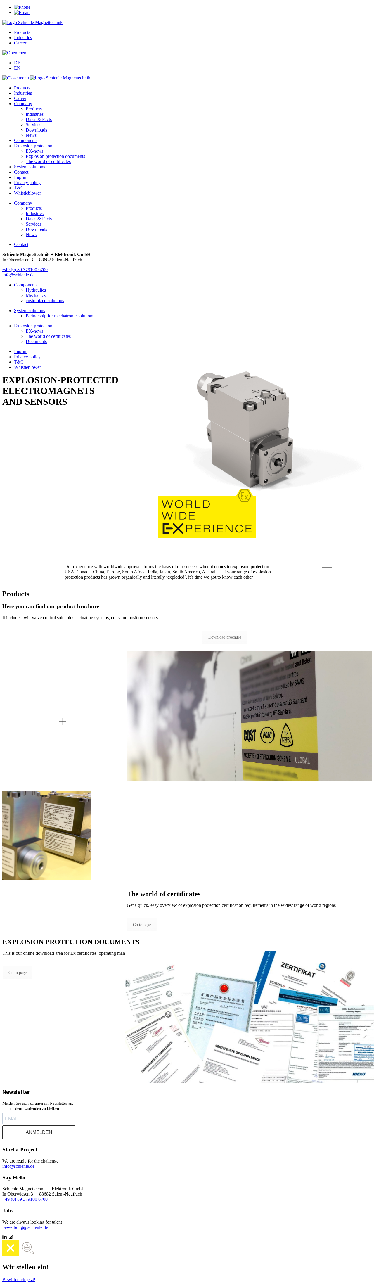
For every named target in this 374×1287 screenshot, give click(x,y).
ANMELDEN (39, 1132)
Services (33, 124)
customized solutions (45, 300)
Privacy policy (27, 182)
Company (23, 103)
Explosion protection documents (55, 156)
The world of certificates (48, 161)
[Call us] (22, 7)
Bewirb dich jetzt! (18, 1279)
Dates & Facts (39, 119)
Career (20, 42)
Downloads (36, 129)
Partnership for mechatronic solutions (60, 315)
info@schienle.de (18, 274)
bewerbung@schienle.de (25, 1227)
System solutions (29, 166)
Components (25, 140)
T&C (19, 187)
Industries (23, 37)
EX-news (34, 150)
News (31, 135)
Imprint (20, 177)
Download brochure (224, 637)
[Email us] (22, 12)
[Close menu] (16, 77)
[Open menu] (15, 52)
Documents (36, 341)
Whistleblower (27, 193)
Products (22, 32)
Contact (21, 171)
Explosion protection (33, 145)
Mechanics (36, 295)
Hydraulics (36, 290)
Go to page (142, 925)
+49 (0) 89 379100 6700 (25, 269)
